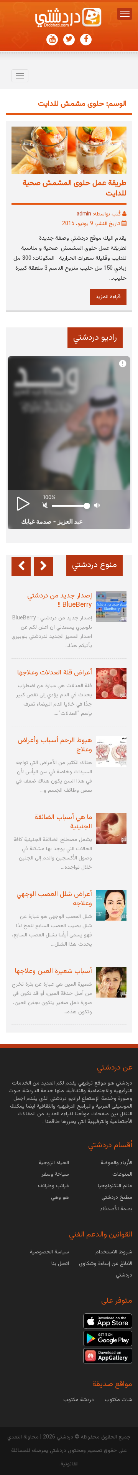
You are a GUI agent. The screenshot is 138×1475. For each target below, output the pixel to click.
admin (84, 214)
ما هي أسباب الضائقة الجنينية (63, 822)
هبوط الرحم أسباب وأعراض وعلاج (55, 745)
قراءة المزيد (108, 297)
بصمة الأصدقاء (116, 1209)
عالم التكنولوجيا (115, 1186)
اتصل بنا (60, 1264)
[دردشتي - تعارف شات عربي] (107, 1321)
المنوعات (122, 1174)
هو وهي (60, 1197)
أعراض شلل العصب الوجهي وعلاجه (54, 899)
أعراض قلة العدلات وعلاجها (54, 672)
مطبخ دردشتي (117, 1197)
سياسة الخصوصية (49, 1252)
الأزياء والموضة (116, 1163)
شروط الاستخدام (113, 1252)
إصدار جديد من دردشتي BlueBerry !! (59, 601)
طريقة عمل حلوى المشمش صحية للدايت (75, 188)
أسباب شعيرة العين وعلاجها (53, 971)
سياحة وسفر (55, 1174)
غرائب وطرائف (53, 1186)
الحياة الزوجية (54, 1163)
